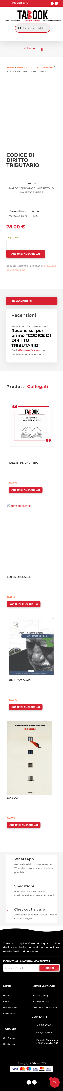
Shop (20, 67)
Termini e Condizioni (44, 1007)
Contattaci (9, 1044)
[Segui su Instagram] (56, 3)
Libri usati (9, 1013)
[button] (19, 403)
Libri (23, 270)
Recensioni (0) (22, 301)
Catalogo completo (39, 67)
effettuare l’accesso (29, 350)
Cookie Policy (40, 995)
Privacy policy (40, 1001)
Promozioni (10, 1007)
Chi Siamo (9, 1038)
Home (10, 67)
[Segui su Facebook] (52, 3)
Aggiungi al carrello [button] (25, 490)
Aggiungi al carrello (25, 253)
